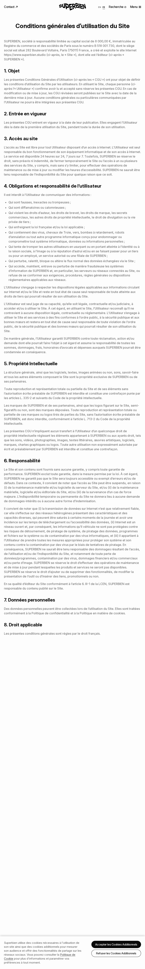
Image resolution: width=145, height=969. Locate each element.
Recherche (116, 7)
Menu (134, 7)
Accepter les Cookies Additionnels (116, 944)
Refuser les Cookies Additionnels (116, 953)
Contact (9, 6)
